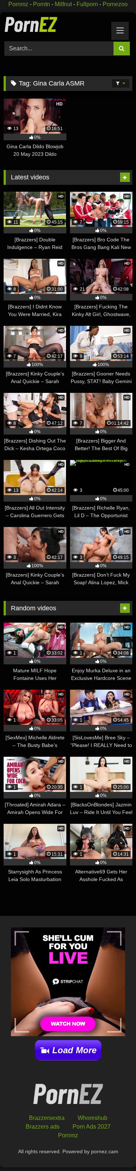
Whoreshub (92, 1118)
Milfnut (63, 4)
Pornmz (18, 4)
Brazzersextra (47, 1118)
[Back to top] (113, 1149)
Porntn (41, 4)
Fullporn (87, 4)
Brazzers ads (42, 1127)
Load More (74, 1050)
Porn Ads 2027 (92, 1127)
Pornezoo (115, 4)
